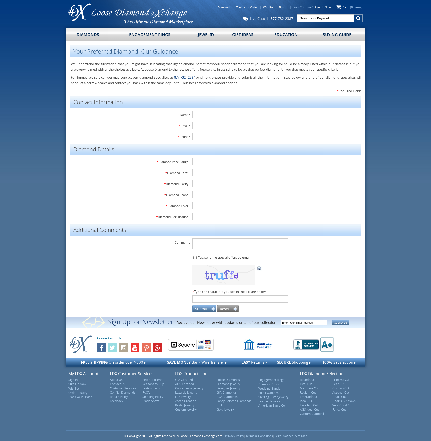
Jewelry (206, 34)
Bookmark (224, 7)
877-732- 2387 (184, 77)
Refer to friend (152, 380)
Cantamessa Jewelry (189, 388)
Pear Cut (338, 384)
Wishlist (268, 7)
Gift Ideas (242, 34)
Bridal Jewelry (184, 405)
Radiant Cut (308, 392)
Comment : (182, 242)
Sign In (283, 7)
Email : (184, 126)
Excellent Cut (309, 405)
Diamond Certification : (173, 217)
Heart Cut (339, 397)
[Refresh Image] (259, 268)
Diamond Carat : (177, 173)
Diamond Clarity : (177, 184)
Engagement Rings (149, 34)
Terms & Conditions (259, 436)
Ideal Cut (306, 401)
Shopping (292, 362)
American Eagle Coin (272, 405)
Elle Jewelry (183, 397)
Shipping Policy (152, 397)
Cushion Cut (340, 388)
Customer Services (123, 388)
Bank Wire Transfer (195, 362)
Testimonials (151, 388)
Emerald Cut (308, 397)
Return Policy (119, 397)
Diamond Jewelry (228, 384)
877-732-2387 (282, 18)
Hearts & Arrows (344, 401)
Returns (252, 362)
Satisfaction (337, 362)
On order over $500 (112, 362)
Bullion (221, 405)
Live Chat (256, 19)
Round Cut (307, 380)
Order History (77, 393)
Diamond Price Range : (173, 162)
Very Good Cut (342, 405)
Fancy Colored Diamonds (234, 401)
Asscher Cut (340, 392)
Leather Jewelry (269, 401)
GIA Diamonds (227, 392)
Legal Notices (284, 436)
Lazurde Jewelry (186, 392)
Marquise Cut (309, 388)
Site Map (301, 436)
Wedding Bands (269, 388)
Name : (184, 115)
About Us (116, 380)
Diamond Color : (178, 206)
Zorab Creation (185, 401)
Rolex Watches (268, 393)
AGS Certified (184, 384)
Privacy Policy (234, 436)
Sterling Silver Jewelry (273, 397)
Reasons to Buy (153, 384)
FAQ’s (146, 392)
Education (286, 34)
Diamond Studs (269, 384)
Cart (352, 7)
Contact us (117, 384)
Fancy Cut (339, 409)
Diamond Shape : (177, 195)
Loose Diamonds (228, 380)
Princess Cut (341, 380)
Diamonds (88, 34)
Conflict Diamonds (122, 392)
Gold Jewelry (225, 409)
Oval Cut (306, 384)
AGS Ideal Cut (309, 409)
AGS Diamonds (227, 397)
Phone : (184, 137)
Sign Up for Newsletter (140, 322)
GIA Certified (184, 380)
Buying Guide (337, 34)
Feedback (116, 401)
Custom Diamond (312, 414)
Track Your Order (247, 7)
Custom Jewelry (186, 409)
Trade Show (150, 401)
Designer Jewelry (228, 388)
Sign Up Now (322, 7)
